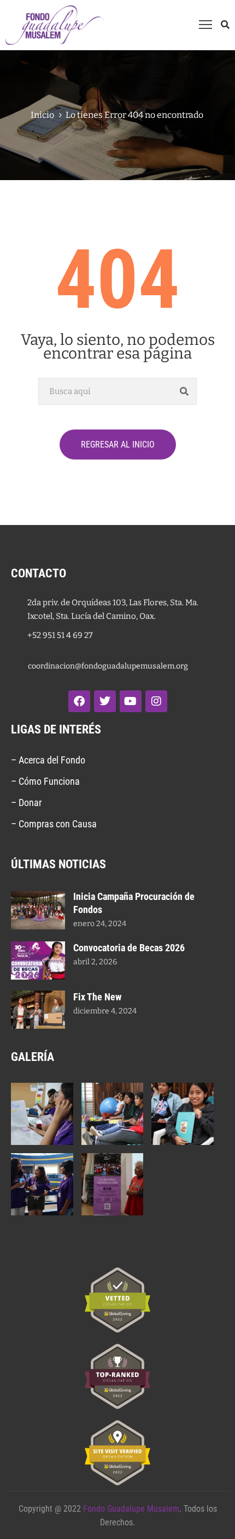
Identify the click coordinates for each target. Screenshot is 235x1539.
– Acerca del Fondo (48, 760)
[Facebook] (79, 701)
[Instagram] (156, 701)
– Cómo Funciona (46, 781)
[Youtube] (131, 701)
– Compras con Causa (54, 824)
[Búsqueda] (184, 391)
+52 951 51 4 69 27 (60, 635)
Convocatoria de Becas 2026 (129, 947)
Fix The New (97, 997)
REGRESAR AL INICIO (118, 444)
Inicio (42, 115)
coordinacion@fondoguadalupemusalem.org (108, 666)
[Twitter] (105, 701)
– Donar (26, 802)
